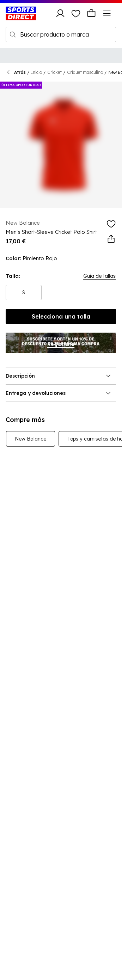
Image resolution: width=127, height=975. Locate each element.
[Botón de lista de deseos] (76, 13)
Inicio (36, 72)
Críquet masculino (85, 72)
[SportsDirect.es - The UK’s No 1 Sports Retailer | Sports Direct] (21, 13)
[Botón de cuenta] (60, 13)
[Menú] (107, 13)
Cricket (54, 72)
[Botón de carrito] (91, 13)
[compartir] (111, 239)
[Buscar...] (13, 34)
